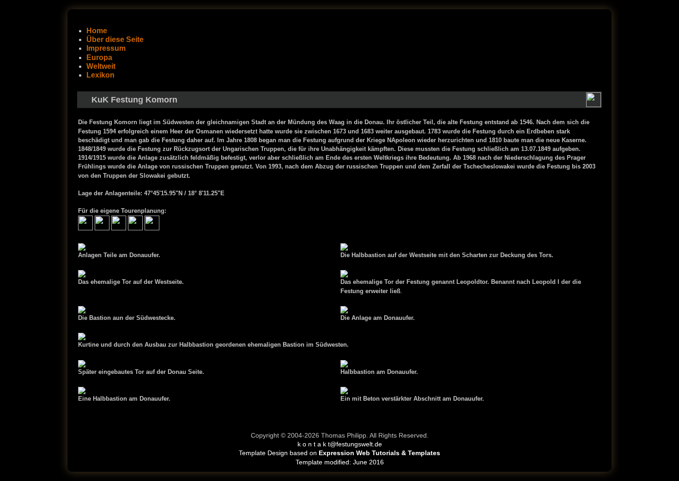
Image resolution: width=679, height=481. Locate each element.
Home (96, 31)
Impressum (106, 48)
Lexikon (100, 75)
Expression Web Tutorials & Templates (379, 453)
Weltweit (100, 66)
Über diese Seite (115, 39)
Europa (99, 57)
